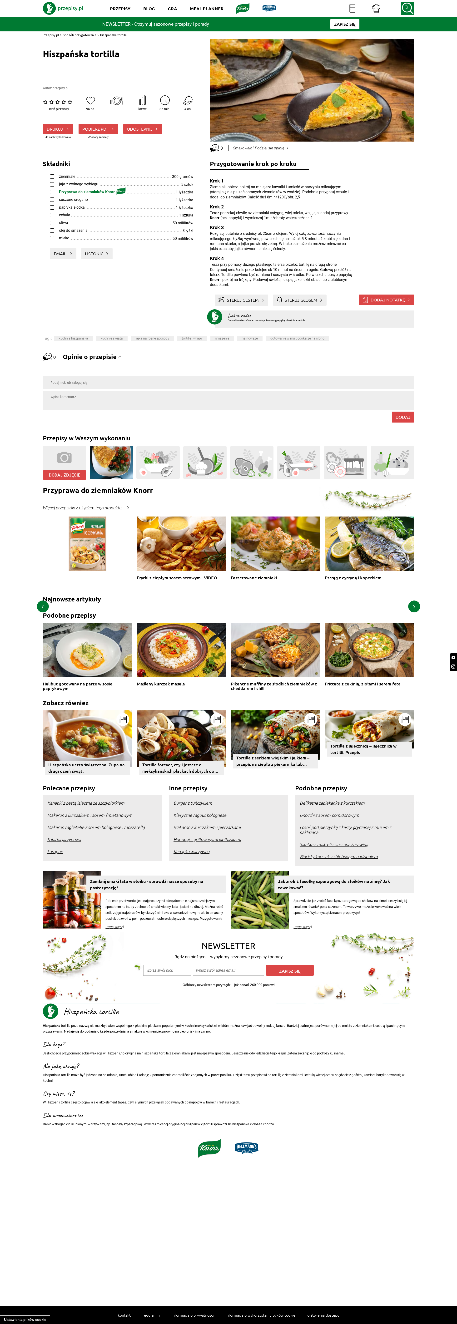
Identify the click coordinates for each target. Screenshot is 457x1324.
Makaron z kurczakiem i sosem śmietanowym (89, 814)
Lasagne (55, 851)
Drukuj (55, 128)
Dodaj (403, 416)
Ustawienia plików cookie (25, 1320)
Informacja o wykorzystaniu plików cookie (260, 1315)
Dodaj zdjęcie (64, 475)
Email (60, 253)
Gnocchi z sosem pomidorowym (329, 814)
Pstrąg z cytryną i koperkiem (353, 577)
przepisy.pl (60, 88)
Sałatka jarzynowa (64, 839)
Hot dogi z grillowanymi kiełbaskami (207, 839)
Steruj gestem (243, 299)
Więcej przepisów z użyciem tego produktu (82, 508)
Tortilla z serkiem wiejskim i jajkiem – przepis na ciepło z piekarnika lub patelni (272, 761)
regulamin (151, 1315)
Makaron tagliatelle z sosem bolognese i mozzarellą (96, 827)
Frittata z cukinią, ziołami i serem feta (363, 683)
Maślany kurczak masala (161, 683)
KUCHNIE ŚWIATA (112, 338)
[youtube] (453, 657)
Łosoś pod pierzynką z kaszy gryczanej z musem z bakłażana (345, 830)
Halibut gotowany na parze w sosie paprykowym (77, 686)
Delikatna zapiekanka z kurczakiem (332, 802)
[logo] (63, 8)
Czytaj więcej (114, 927)
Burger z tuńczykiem (193, 802)
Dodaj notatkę (388, 299)
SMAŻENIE (222, 338)
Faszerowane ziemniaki (254, 577)
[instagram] (453, 666)
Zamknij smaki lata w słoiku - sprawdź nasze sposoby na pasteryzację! (146, 884)
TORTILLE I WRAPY (192, 338)
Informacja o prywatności (193, 1315)
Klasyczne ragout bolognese (200, 814)
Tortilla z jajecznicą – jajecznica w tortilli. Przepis (363, 749)
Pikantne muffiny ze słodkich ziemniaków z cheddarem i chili (274, 686)
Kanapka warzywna (191, 851)
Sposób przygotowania (79, 35)
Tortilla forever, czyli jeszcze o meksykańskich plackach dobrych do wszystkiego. (178, 768)
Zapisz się (290, 971)
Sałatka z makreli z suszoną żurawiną (334, 844)
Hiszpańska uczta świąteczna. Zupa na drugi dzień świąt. (86, 768)
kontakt (124, 1315)
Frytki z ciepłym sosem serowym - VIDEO (177, 577)
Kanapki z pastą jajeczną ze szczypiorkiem (85, 802)
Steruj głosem (301, 299)
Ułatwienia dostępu (323, 1315)
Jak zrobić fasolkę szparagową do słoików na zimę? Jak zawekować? (334, 884)
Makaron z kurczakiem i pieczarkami (207, 827)
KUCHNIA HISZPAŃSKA (73, 338)
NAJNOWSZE (250, 338)
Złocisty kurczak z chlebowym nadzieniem (339, 856)
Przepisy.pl (51, 35)
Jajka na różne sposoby (152, 338)
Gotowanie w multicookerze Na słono (297, 338)
